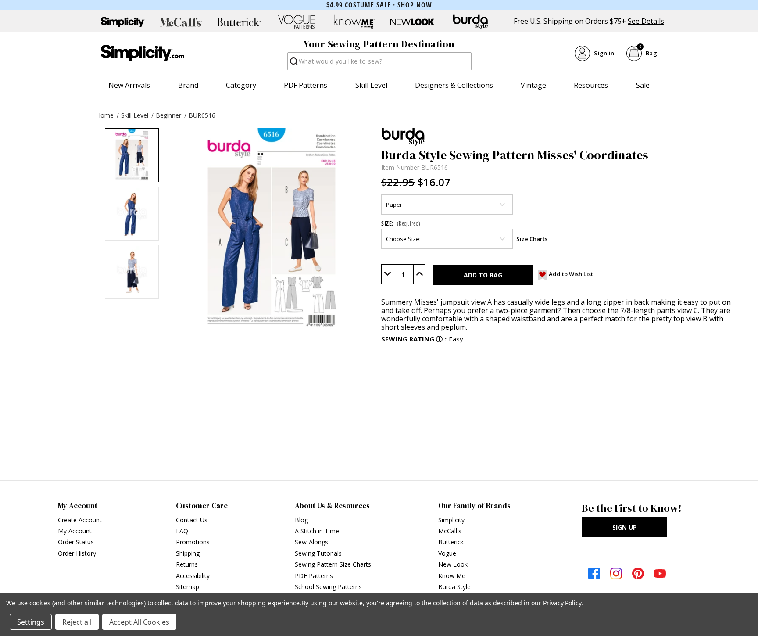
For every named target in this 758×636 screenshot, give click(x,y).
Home (105, 115)
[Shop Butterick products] (239, 22)
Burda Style (454, 586)
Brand (188, 85)
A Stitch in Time (317, 531)
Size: (401, 223)
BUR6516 (202, 115)
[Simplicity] (142, 53)
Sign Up (624, 527)
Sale (643, 85)
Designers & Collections (454, 85)
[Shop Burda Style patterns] (470, 22)
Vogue (447, 553)
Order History (77, 553)
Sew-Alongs (311, 542)
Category (241, 85)
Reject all (77, 622)
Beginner (168, 115)
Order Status (76, 542)
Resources (591, 85)
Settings (30, 622)
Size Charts (531, 239)
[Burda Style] (559, 137)
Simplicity (451, 520)
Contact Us (191, 520)
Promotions (193, 542)
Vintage (533, 85)
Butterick (451, 542)
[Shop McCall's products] (181, 22)
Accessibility (193, 575)
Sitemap (187, 586)
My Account (75, 531)
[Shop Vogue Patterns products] (296, 22)
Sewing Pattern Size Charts (333, 564)
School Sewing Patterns (328, 586)
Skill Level (371, 85)
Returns (187, 564)
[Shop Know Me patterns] (354, 22)
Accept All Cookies (139, 622)
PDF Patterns (305, 85)
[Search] (293, 63)
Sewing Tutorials (318, 553)
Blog (301, 520)
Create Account (80, 520)
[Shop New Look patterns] (412, 22)
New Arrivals (129, 85)
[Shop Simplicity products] (123, 22)
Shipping (188, 553)
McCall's (449, 531)
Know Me (451, 575)
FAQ (182, 531)
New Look (453, 564)
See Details (646, 21)
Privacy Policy (562, 603)
